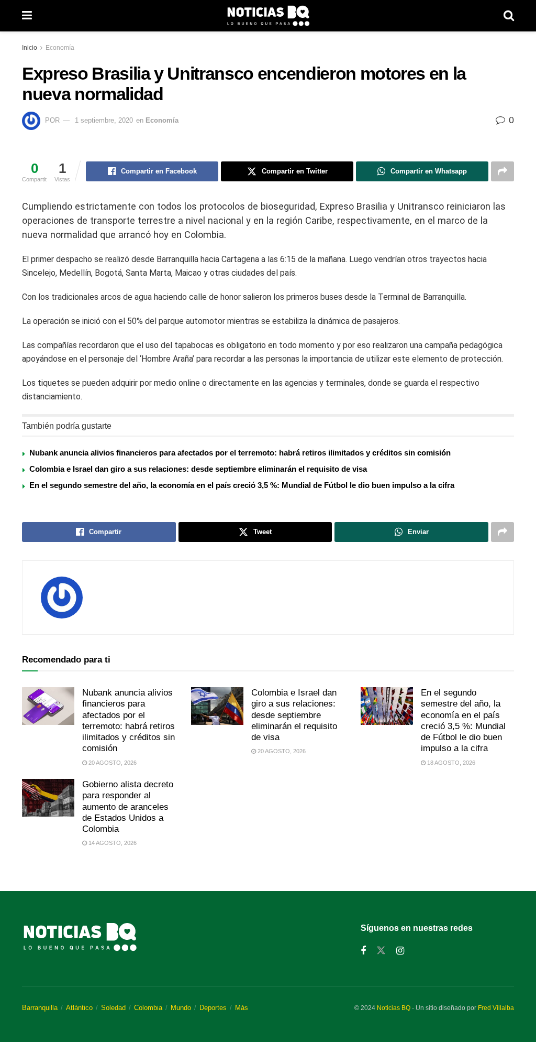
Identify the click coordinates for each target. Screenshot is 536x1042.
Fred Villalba (496, 1008)
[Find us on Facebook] (363, 951)
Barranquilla (40, 1008)
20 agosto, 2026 (112, 762)
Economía (60, 47)
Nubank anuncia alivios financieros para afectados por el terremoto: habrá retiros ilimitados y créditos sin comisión (240, 452)
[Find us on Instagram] (400, 951)
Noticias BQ (393, 1008)
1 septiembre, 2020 (104, 120)
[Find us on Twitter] (381, 951)
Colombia (148, 1008)
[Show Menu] (27, 15)
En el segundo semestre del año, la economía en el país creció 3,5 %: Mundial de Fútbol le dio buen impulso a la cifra (241, 485)
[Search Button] (509, 15)
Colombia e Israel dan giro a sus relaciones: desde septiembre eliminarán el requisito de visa (198, 468)
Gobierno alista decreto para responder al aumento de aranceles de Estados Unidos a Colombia (127, 806)
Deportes (213, 1008)
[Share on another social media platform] (502, 171)
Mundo (181, 1008)
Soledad (113, 1008)
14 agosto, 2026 (112, 843)
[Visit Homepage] (268, 15)
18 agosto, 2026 (450, 762)
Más (241, 1008)
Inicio (29, 47)
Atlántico (79, 1008)
